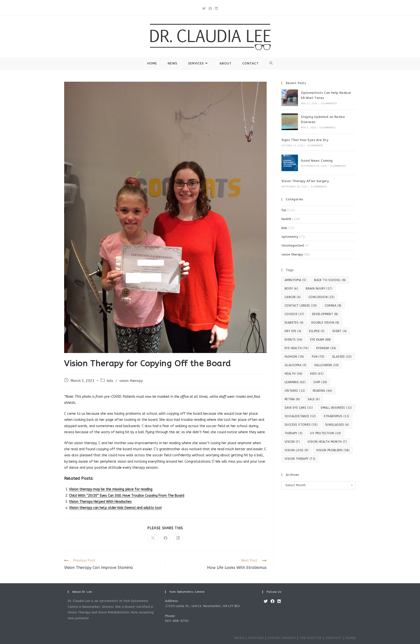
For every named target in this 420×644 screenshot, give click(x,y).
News (240, 638)
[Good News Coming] (289, 163)
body (291, 288)
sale (314, 399)
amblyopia (295, 280)
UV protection (325, 433)
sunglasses (337, 424)
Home (351, 638)
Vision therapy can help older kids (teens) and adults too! (115, 508)
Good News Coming (316, 160)
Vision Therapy (282, 638)
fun (283, 210)
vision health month (327, 441)
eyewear (326, 348)
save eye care (299, 407)
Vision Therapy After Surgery (305, 181)
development (325, 314)
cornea (333, 305)
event (339, 331)
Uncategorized (292, 245)
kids (110, 381)
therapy (293, 433)
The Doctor (311, 638)
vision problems (333, 450)
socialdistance (300, 416)
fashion (294, 356)
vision (292, 441)
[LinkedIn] (279, 601)
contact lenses (301, 305)
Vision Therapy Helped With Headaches (100, 502)
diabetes (294, 322)
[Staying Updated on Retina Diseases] (289, 122)
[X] (266, 601)
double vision (325, 322)
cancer (293, 297)
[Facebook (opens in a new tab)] (210, 9)
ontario (295, 390)
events (293, 339)
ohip (320, 382)
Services (256, 638)
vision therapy (131, 381)
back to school (330, 280)
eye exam (320, 339)
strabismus (336, 416)
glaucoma (295, 365)
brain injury (319, 288)
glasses (342, 356)
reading (322, 390)
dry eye (293, 331)
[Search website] (271, 63)
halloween (326, 365)
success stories (301, 424)
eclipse (316, 331)
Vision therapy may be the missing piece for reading (110, 489)
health (286, 219)
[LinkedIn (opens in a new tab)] (216, 9)
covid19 (294, 314)
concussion (321, 297)
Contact (333, 638)
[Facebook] (272, 601)
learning (295, 382)
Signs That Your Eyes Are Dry (304, 140)
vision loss (296, 450)
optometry (289, 236)
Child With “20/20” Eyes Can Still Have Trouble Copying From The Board (126, 496)
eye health (296, 348)
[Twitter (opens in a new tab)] (204, 9)
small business (336, 407)
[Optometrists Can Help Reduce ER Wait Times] (289, 97)
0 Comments (329, 103)
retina (292, 399)
